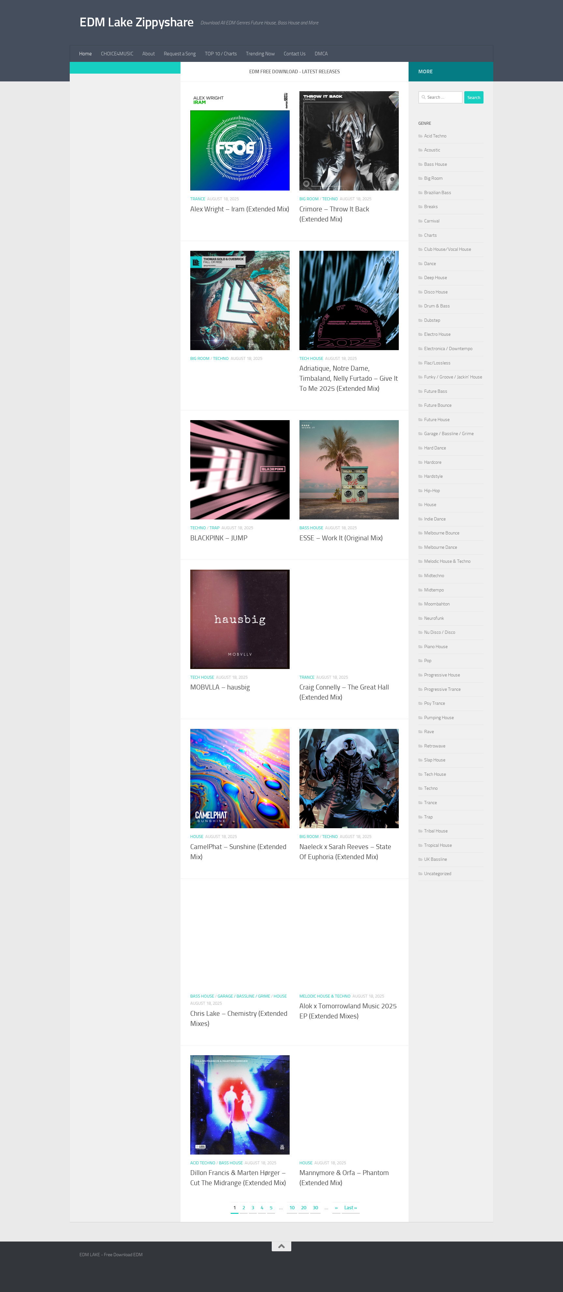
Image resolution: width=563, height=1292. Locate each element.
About (148, 54)
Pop (427, 660)
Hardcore (432, 462)
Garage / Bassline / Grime (244, 996)
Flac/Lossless (437, 363)
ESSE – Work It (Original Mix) (341, 538)
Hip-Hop (432, 490)
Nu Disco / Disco (439, 632)
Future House (437, 419)
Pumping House (439, 717)
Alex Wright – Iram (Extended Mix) (239, 209)
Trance (197, 198)
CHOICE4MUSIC (117, 54)
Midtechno (434, 575)
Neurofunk (434, 618)
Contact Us (295, 54)
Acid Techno (202, 1162)
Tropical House (438, 845)
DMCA (321, 54)
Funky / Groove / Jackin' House (453, 377)
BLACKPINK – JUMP (218, 538)
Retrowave (434, 746)
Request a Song (180, 54)
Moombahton (437, 604)
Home (85, 54)
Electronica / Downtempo (448, 348)
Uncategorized (437, 873)
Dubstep (432, 320)
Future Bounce (438, 405)
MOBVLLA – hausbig (220, 687)
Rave (429, 731)
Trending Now (260, 54)
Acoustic (432, 150)
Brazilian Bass (437, 192)
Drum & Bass (437, 306)
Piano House (436, 646)
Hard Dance (435, 448)
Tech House (311, 358)
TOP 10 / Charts (221, 54)
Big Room (309, 198)
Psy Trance (434, 703)
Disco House (436, 292)
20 (303, 1208)
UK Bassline (435, 859)
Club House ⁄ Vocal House (447, 249)
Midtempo (434, 590)
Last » (350, 1208)
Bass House (311, 527)
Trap (214, 527)
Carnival (432, 221)
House (196, 836)
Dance (430, 263)
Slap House (434, 760)
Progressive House (442, 675)
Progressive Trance (442, 689)
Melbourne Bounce (441, 533)
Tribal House (436, 831)
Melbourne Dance (440, 547)
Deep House (435, 277)
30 (315, 1208)
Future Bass (435, 391)
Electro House (437, 334)
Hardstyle (433, 476)
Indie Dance (435, 519)
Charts (430, 235)
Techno (330, 198)
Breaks (431, 206)
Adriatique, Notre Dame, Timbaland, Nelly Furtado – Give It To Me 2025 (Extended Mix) (348, 378)
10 (292, 1208)
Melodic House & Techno (325, 996)
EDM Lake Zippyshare (136, 22)
